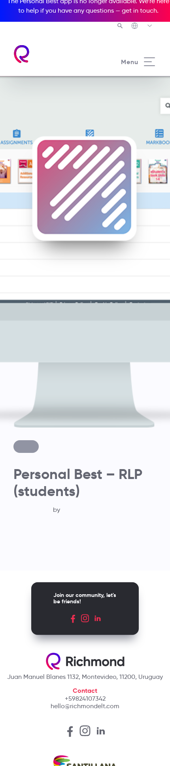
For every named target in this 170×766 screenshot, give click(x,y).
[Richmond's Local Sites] (142, 26)
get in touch (139, 10)
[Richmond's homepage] (49, 54)
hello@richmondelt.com (85, 706)
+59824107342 (85, 698)
